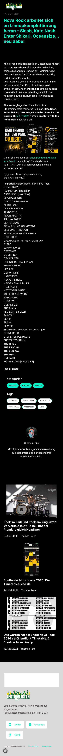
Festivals (13, 385)
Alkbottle (13, 400)
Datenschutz (33, 746)
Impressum (46, 746)
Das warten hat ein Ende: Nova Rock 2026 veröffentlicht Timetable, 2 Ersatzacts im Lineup (29, 638)
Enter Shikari (28, 400)
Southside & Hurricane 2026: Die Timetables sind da (27, 582)
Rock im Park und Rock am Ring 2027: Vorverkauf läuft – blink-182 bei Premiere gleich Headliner (30, 525)
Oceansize (29, 407)
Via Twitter (23, 115)
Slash (42, 407)
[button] (5, 750)
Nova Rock (13, 407)
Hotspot (26, 385)
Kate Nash (45, 400)
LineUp (38, 385)
